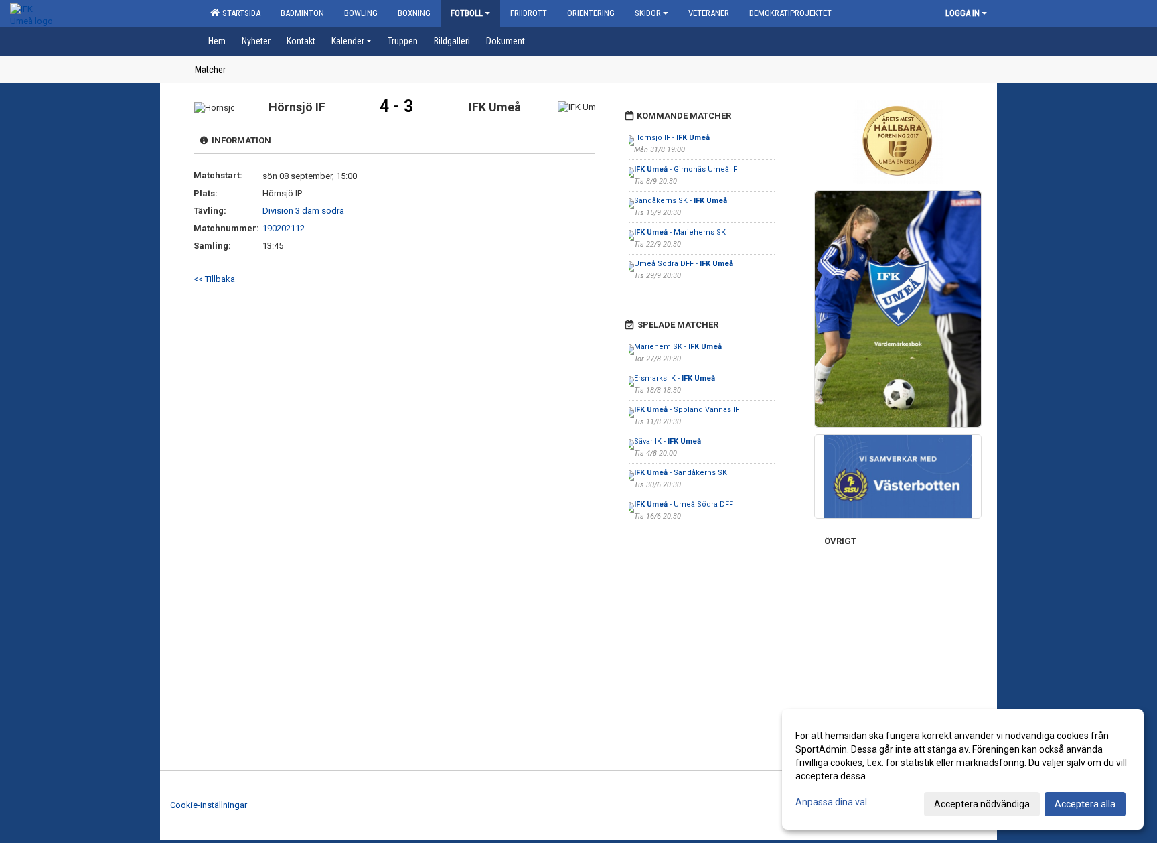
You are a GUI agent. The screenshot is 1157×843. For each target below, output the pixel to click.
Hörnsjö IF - (672, 137)
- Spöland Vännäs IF (686, 409)
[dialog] (963, 769)
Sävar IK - (667, 441)
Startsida (239, 13)
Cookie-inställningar (208, 805)
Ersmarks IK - (674, 378)
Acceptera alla (1085, 804)
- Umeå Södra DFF (683, 504)
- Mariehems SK (680, 232)
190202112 (283, 228)
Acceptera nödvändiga (982, 804)
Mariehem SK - (678, 346)
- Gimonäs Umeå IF (685, 169)
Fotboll (467, 13)
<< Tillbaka (214, 279)
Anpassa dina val (831, 802)
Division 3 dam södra (303, 211)
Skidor (648, 13)
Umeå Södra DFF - (683, 263)
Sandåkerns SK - (680, 200)
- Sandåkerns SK (680, 472)
